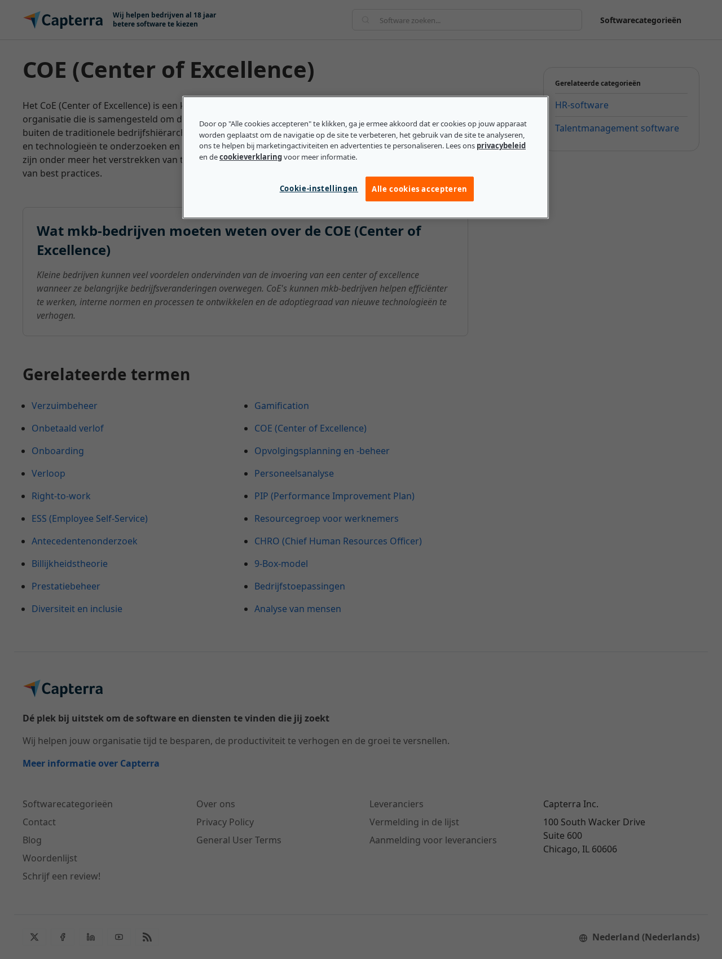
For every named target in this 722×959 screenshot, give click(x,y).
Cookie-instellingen (319, 188)
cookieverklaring (250, 157)
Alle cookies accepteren (420, 189)
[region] (365, 157)
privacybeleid (501, 145)
